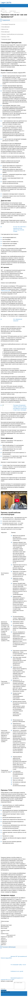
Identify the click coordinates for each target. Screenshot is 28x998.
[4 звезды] (4, 935)
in (23, 997)
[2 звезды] (2, 935)
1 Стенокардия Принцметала (8, 24)
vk (26, 997)
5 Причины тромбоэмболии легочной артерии (12, 34)
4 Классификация (5, 31)
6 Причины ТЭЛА (5, 36)
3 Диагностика (4, 29)
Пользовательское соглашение (8, 993)
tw (20, 997)
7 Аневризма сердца (6, 39)
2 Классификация (5, 26)
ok (12, 997)
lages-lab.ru (6, 2)
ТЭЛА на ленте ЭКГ (5, 290)
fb (17, 997)
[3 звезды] (3, 935)
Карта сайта (20, 993)
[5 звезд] (5, 935)
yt (15, 997)
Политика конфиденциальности (18, 992)
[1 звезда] (1, 935)
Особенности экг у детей (17, 971)
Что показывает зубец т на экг (18, 964)
